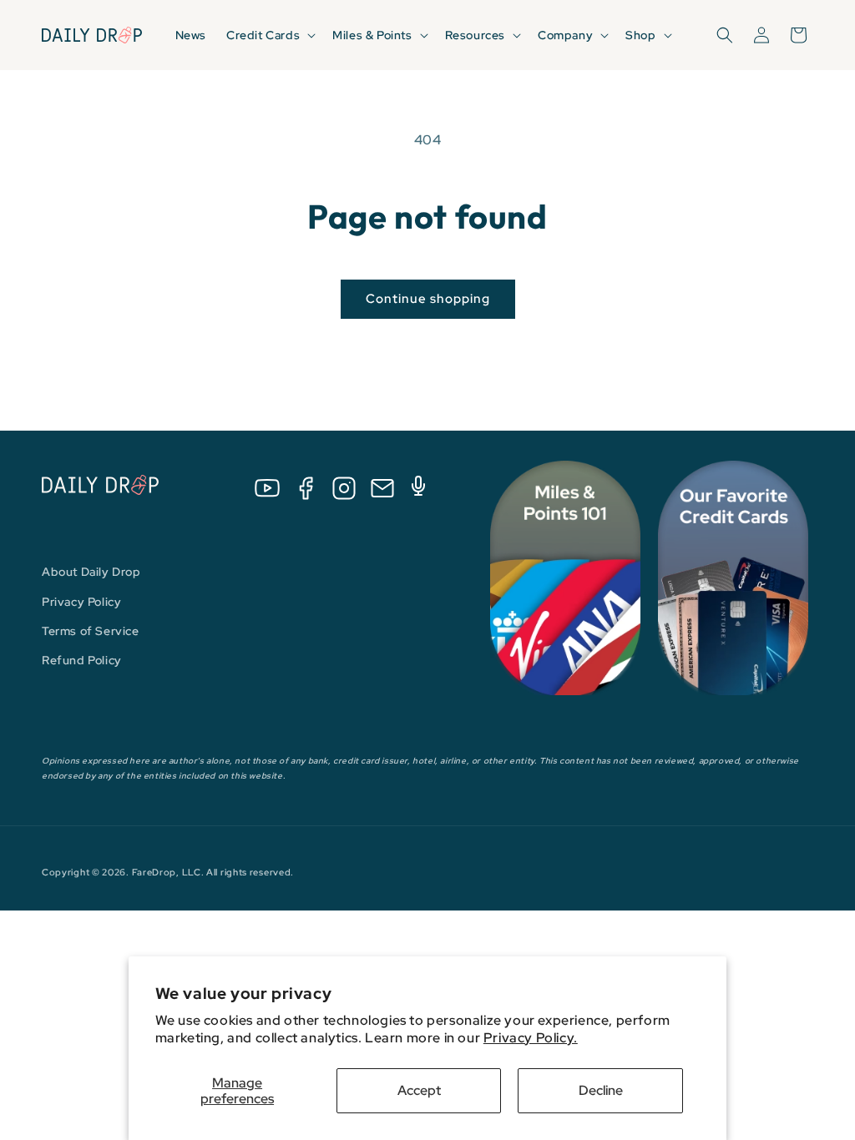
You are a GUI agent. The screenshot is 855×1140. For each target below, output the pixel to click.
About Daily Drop (91, 571)
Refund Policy (82, 660)
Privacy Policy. (530, 1038)
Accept (419, 1090)
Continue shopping (428, 298)
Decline (601, 1090)
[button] (269, 35)
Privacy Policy (81, 601)
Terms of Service (90, 630)
